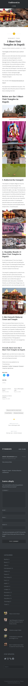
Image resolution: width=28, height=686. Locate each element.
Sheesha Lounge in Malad (15, 630)
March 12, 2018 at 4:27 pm (9, 458)
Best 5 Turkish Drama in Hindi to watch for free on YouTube (16, 645)
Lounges (6, 589)
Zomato (21, 366)
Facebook (4, 366)
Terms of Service (20, 534)
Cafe (5, 565)
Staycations (7, 598)
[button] (14, 111)
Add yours (22, 449)
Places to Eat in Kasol (14, 613)
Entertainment (7, 568)
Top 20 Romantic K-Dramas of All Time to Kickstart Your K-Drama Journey (16, 622)
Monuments (11, 38)
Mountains (6, 595)
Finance (6, 574)
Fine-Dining (7, 577)
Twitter (10, 366)
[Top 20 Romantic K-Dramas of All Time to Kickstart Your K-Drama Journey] (14, 618)
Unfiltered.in (14, 2)
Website (4, 524)
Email (4, 517)
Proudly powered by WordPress (11, 681)
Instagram (15, 366)
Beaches (6, 559)
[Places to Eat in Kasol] (14, 611)
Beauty (5, 562)
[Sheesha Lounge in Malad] (14, 628)
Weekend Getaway (18, 413)
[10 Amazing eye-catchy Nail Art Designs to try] (14, 634)
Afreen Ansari (10, 48)
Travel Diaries (8, 413)
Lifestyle (6, 586)
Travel (18, 38)
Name (4, 510)
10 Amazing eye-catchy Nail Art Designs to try (15, 637)
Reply (24, 456)
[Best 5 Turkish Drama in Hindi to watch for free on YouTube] (14, 642)
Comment (5, 490)
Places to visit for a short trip (14, 410)
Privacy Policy (10, 534)
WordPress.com (16, 682)
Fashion (6, 571)
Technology (7, 601)
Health (5, 583)
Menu (14, 6)
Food (5, 580)
